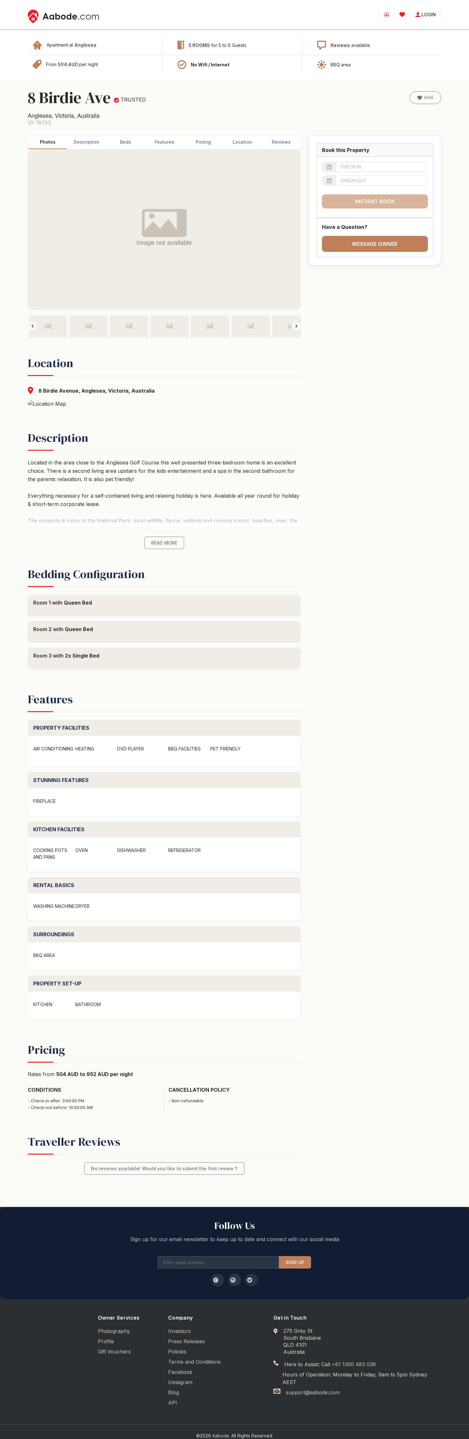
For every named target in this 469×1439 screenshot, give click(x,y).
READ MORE (164, 543)
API (172, 1402)
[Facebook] (217, 1280)
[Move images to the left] (32, 326)
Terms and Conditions (194, 1362)
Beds (125, 142)
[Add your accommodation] (386, 14)
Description (86, 142)
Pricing (203, 142)
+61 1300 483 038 (354, 1364)
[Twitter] (251, 1280)
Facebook (180, 1372)
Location (242, 142)
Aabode (220, 1435)
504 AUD (68, 64)
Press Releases (186, 1341)
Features (164, 142)
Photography (114, 1331)
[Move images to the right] (296, 326)
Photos (48, 142)
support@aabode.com (312, 1392)
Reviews (340, 45)
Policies (177, 1351)
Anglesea (85, 45)
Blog (173, 1392)
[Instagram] (234, 1280)
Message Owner (374, 244)
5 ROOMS (199, 45)
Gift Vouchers (114, 1351)
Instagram (180, 1382)
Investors (179, 1331)
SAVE (429, 97)
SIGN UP (295, 1262)
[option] (48, 326)
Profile (106, 1341)
